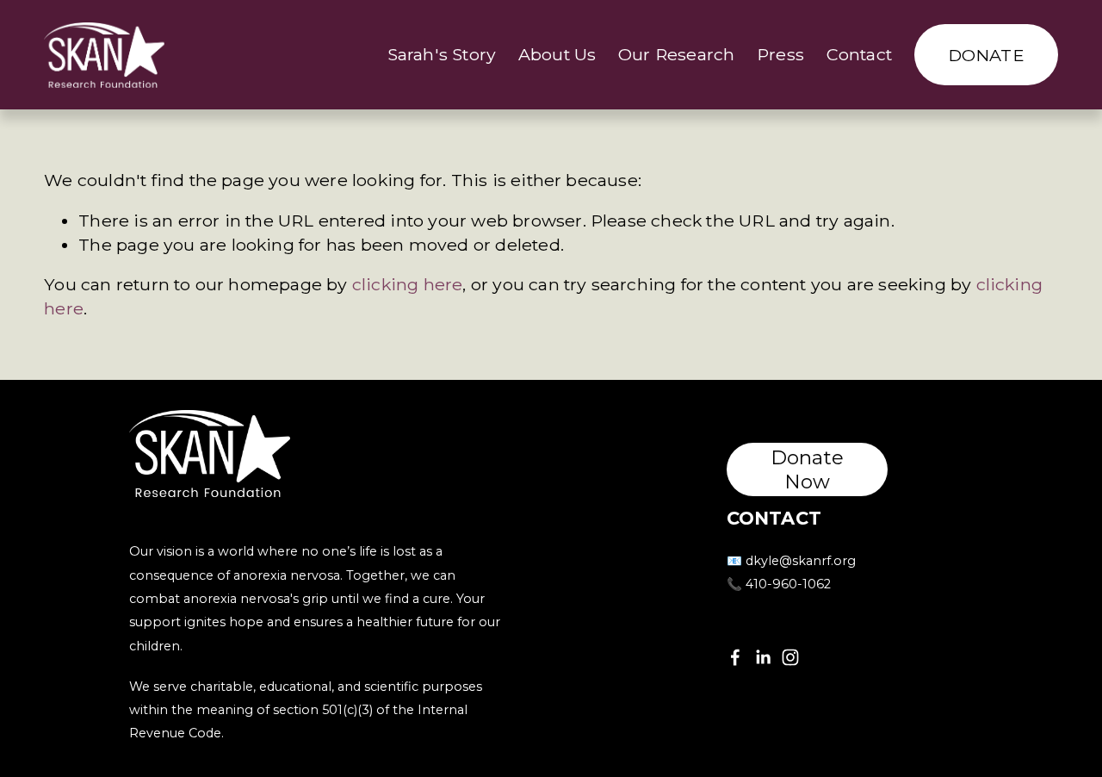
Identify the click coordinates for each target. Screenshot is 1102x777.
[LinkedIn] (762, 657)
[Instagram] (790, 657)
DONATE (986, 55)
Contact (859, 54)
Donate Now (807, 469)
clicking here (407, 284)
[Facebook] (735, 657)
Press (780, 54)
